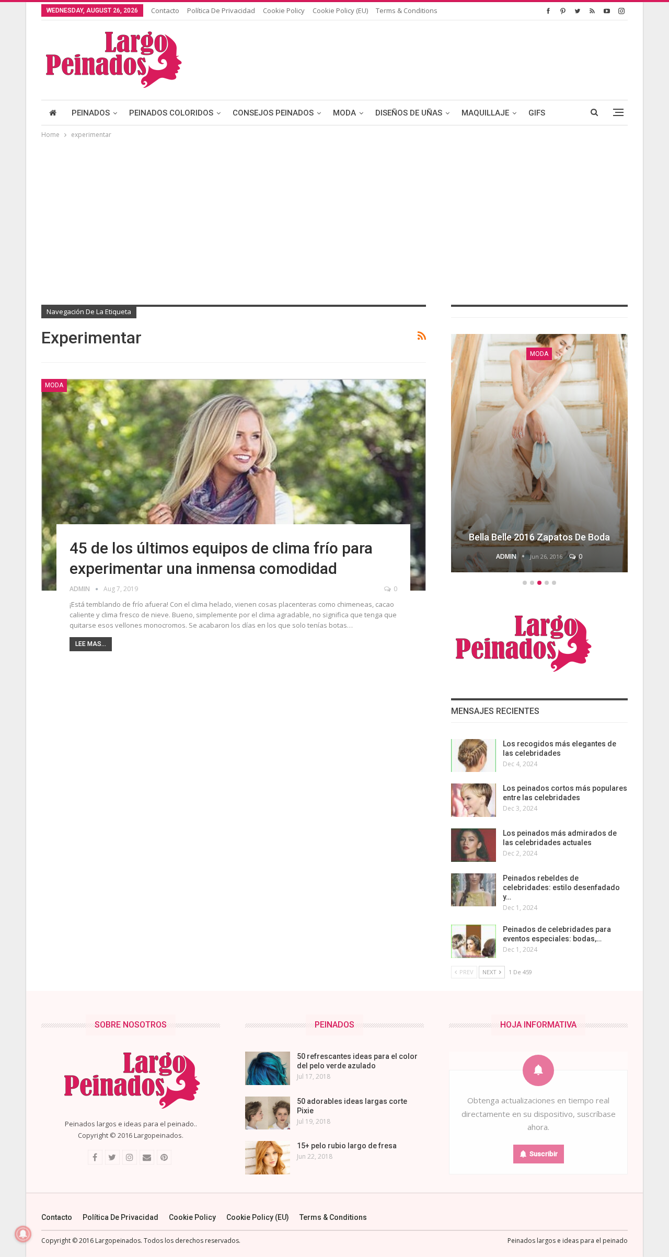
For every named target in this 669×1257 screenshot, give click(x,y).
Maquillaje (485, 113)
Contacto (165, 10)
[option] (539, 454)
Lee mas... (90, 644)
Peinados (91, 113)
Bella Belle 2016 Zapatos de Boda (539, 537)
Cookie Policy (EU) (340, 10)
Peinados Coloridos (171, 113)
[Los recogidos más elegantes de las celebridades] (473, 755)
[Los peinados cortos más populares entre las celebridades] (473, 800)
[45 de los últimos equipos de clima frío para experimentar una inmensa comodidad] (233, 485)
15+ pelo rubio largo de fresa (347, 1145)
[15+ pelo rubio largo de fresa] (267, 1157)
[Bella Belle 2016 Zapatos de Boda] (539, 453)
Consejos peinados (273, 113)
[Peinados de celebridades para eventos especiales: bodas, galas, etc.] (473, 941)
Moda (344, 113)
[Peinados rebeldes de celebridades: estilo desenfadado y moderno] (473, 890)
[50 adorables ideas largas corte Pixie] (267, 1113)
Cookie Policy (284, 10)
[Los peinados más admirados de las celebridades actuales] (473, 845)
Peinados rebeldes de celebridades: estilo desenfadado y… (561, 887)
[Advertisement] (334, 219)
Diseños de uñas (408, 113)
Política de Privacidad (221, 10)
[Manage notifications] (23, 1234)
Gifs (536, 113)
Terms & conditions (406, 10)
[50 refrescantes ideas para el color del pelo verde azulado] (267, 1068)
